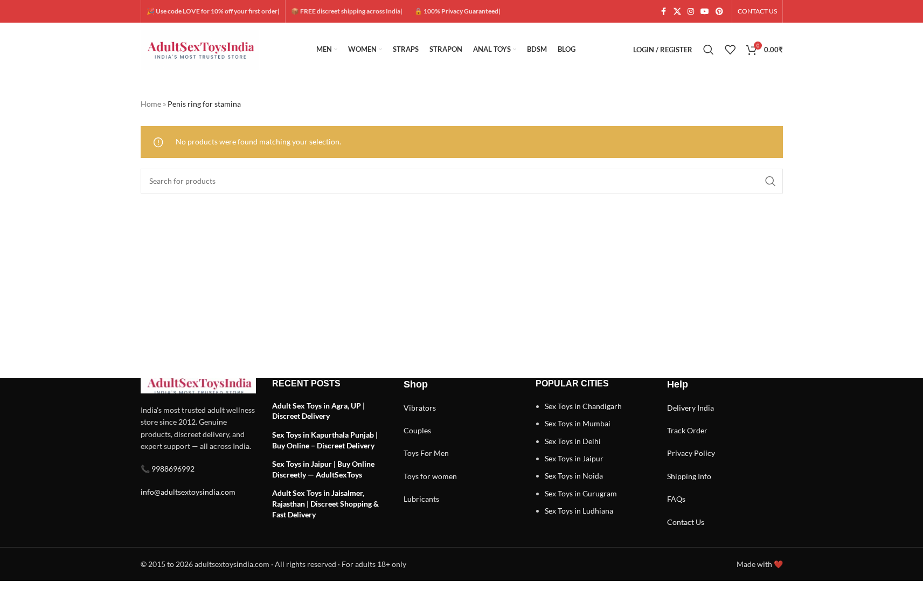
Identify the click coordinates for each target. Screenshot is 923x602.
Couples (417, 430)
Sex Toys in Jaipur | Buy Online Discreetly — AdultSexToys (323, 469)
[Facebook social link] (663, 11)
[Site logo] (200, 48)
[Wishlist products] (730, 49)
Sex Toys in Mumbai (577, 423)
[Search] (708, 49)
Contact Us (685, 522)
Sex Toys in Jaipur (574, 458)
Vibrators (420, 407)
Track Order (687, 430)
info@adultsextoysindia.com (188, 491)
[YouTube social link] (704, 11)
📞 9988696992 (168, 468)
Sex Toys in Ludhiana (579, 510)
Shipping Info (689, 476)
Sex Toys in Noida (574, 475)
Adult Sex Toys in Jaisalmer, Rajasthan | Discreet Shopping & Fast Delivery (325, 503)
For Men (434, 453)
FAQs (676, 498)
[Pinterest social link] (719, 11)
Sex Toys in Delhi (573, 441)
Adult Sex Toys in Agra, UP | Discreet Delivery (318, 411)
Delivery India (690, 407)
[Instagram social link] (690, 11)
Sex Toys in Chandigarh (583, 406)
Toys (411, 453)
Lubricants (421, 498)
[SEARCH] (770, 181)
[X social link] (677, 11)
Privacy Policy (691, 453)
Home (151, 103)
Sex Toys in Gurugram (581, 493)
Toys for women (430, 476)
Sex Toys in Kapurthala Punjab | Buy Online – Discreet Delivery (325, 440)
